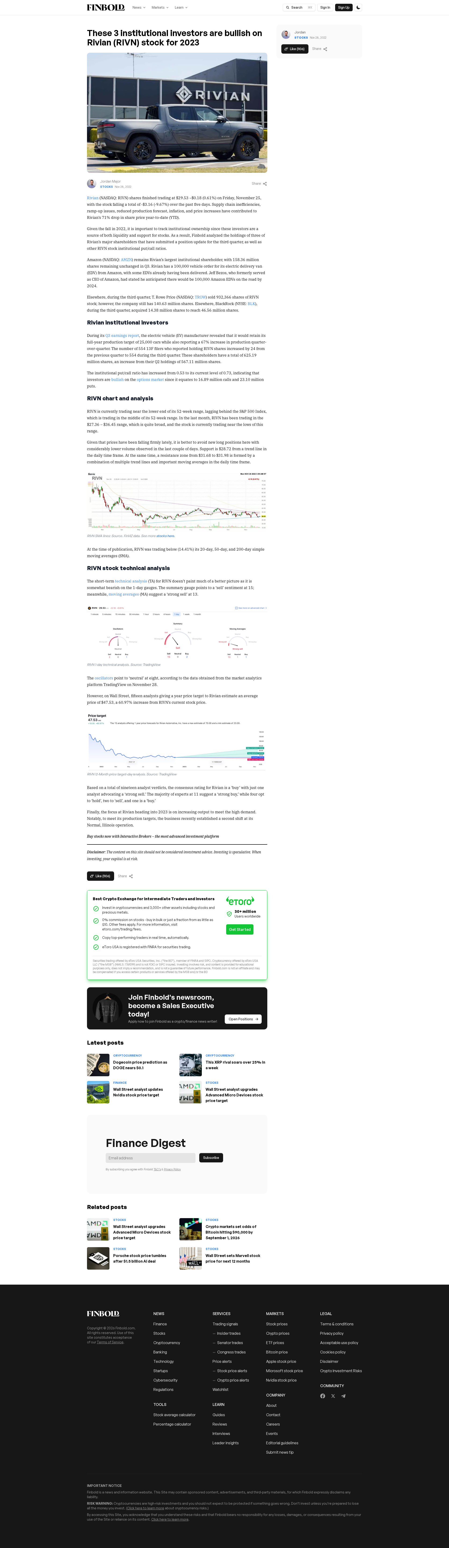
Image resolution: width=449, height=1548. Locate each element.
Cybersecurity (165, 1380)
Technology (163, 1361)
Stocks (106, 186)
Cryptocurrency (127, 1055)
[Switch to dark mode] (358, 7)
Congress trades (229, 1352)
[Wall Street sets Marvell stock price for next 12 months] (190, 1258)
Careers (273, 1424)
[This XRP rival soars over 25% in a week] (190, 1065)
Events (272, 1433)
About (271, 1405)
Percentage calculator (172, 1424)
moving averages (124, 594)
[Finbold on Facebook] (323, 1396)
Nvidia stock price (281, 1380)
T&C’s (157, 1169)
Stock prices (277, 1324)
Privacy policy (332, 1333)
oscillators (104, 677)
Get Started (240, 929)
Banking (160, 1352)
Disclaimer (329, 1361)
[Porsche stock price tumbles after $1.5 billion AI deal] (98, 1258)
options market (150, 379)
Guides (219, 1414)
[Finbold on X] (333, 1396)
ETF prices (275, 1342)
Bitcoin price (277, 1352)
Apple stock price (281, 1361)
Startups (160, 1370)
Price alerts (222, 1361)
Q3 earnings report (122, 335)
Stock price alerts (230, 1370)
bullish (117, 379)
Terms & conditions (337, 1324)
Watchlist (220, 1389)
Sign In (325, 7)
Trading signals (225, 1324)
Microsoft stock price (284, 1370)
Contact (273, 1414)
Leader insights (226, 1443)
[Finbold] (106, 7)
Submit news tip (280, 1452)
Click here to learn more (145, 1508)
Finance (120, 1082)
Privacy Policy (172, 1169)
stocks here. (165, 536)
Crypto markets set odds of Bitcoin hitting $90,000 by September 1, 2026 (231, 1232)
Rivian (92, 197)
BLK (251, 303)
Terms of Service (110, 1342)
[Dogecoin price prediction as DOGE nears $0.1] (98, 1065)
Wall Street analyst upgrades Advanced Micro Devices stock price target (234, 1095)
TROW (200, 296)
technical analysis (131, 580)
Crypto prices (278, 1333)
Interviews (221, 1433)
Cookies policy (333, 1352)
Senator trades (228, 1342)
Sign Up (344, 7)
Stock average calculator (174, 1414)
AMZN (126, 259)
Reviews (220, 1424)
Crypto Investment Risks (341, 1370)
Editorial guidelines (282, 1443)
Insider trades (227, 1333)
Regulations (163, 1389)
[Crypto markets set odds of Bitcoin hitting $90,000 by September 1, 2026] (190, 1229)
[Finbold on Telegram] (343, 1396)
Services (221, 1313)
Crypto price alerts (231, 1380)
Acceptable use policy (339, 1342)
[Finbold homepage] (112, 1313)
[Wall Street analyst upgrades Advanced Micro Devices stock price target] (190, 1092)
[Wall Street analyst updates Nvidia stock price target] (98, 1092)
